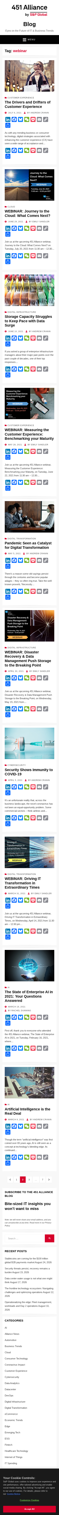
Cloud (11, 207)
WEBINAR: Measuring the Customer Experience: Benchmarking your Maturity (29, 434)
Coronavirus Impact (15, 1364)
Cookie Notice (13, 1494)
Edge (7, 1426)
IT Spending (11, 1463)
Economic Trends (14, 1420)
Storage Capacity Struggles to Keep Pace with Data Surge (28, 321)
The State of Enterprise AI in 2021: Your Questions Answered (29, 996)
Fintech (8, 1444)
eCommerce (11, 1414)
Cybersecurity (17, 765)
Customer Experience (21, 98)
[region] (29, 1492)
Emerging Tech (12, 1432)
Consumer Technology (16, 1358)
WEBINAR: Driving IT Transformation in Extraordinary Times (23, 883)
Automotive (10, 1340)
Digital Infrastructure (22, 312)
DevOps (9, 1395)
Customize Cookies (29, 1500)
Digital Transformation (22, 539)
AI (9, 987)
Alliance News (12, 1334)
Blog (29, 24)
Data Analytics (12, 1383)
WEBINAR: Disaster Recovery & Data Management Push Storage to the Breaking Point (28, 658)
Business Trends (13, 1346)
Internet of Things (13, 1457)
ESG (7, 1438)
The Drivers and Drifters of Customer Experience (28, 104)
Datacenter (10, 1389)
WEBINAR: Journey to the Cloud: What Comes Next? (27, 213)
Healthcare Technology (16, 1451)
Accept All (29, 1509)
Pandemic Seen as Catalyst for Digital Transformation (28, 545)
